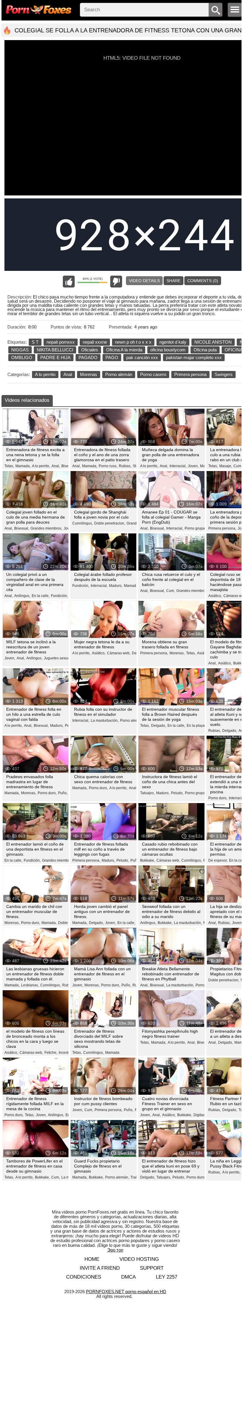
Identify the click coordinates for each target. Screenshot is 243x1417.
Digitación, (202, 1115)
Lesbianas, (30, 985)
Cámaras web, (118, 653)
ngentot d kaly (172, 342)
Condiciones (83, 1277)
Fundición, (59, 596)
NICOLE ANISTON (213, 342)
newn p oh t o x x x (133, 342)
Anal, (56, 466)
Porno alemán (118, 374)
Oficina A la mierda (124, 349)
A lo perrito (45, 374)
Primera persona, (222, 528)
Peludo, (177, 793)
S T (35, 342)
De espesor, (218, 860)
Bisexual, (21, 528)
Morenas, (177, 653)
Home (91, 1259)
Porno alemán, (132, 720)
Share (173, 280)
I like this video (69, 281)
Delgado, (158, 725)
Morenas (88, 374)
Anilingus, (22, 596)
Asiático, (215, 596)
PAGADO (88, 357)
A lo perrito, (41, 466)
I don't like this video (116, 281)
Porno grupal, (196, 528)
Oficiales (89, 349)
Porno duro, (47, 793)
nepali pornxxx (61, 342)
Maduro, (115, 586)
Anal (67, 374)
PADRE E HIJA (55, 357)
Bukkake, (147, 860)
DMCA (128, 1277)
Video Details (144, 280)
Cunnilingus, (82, 523)
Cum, (238, 466)
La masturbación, (105, 720)
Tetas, (9, 466)
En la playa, (196, 725)
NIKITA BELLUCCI (55, 349)
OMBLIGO (21, 357)
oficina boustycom (168, 349)
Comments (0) (202, 280)
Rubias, (125, 466)
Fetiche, (50, 1052)
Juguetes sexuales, (59, 658)
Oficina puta (205, 349)
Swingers (224, 374)
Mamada (112, 1052)
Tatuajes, (147, 793)
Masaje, (225, 466)
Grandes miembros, (46, 528)
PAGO (111, 357)
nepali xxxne (95, 342)
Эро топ (115, 1249)
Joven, (193, 466)
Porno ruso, (108, 466)
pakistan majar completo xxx (194, 357)
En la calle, (40, 596)
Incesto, (65, 1052)
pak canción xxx (142, 357)
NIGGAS (20, 349)
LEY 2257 (166, 1277)
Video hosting (139, 1259)
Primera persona (190, 374)
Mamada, (23, 466)
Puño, (63, 793)
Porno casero (153, 374)
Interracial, (178, 466)
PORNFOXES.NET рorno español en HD (126, 1291)
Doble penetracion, (109, 523)
